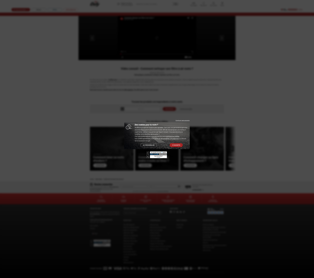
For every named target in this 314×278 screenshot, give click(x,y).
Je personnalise (148, 145)
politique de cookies (172, 136)
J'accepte (176, 145)
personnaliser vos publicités (170, 138)
